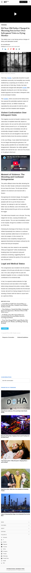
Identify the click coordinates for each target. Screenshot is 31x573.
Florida (9, 78)
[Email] (16, 49)
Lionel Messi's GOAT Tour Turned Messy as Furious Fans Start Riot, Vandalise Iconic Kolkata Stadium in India (14, 305)
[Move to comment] (19, 49)
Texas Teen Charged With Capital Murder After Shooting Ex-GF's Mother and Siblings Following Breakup (14, 322)
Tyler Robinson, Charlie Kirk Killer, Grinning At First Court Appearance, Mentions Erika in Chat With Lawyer (14, 311)
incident (6, 98)
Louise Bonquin (6, 44)
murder (25, 87)
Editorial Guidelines (22, 337)
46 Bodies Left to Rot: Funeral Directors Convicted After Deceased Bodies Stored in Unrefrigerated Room (12, 316)
